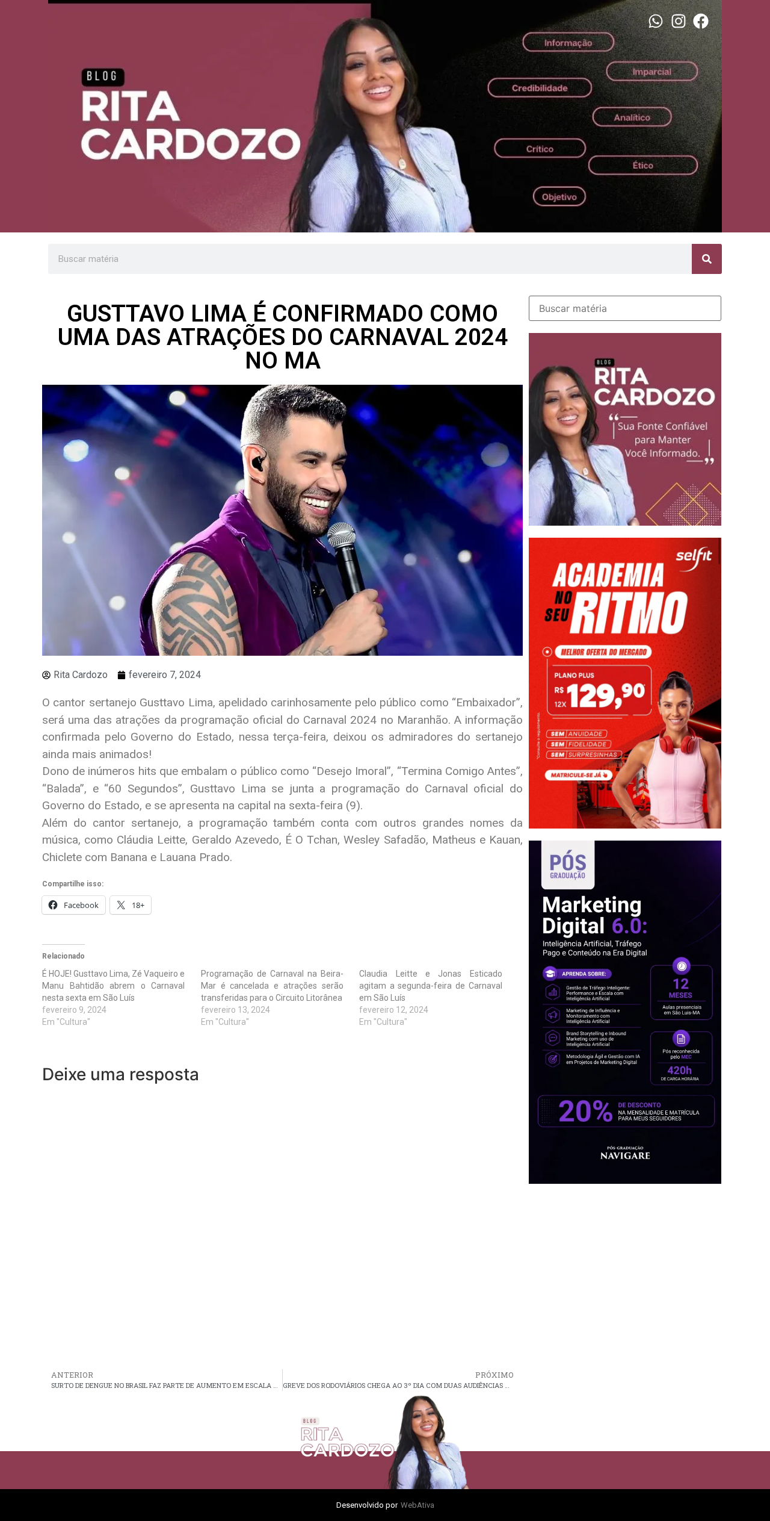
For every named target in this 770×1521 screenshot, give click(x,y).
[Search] (707, 259)
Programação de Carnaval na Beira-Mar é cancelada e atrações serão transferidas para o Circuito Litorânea (272, 986)
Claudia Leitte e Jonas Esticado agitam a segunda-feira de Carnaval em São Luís (430, 986)
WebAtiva (417, 1505)
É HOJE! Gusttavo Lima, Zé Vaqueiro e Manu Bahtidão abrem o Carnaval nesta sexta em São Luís (113, 986)
